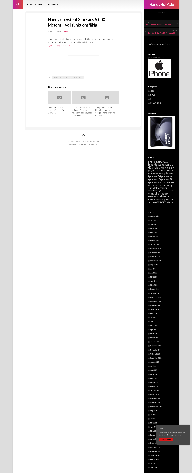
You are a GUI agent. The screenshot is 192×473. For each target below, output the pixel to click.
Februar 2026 (154, 240)
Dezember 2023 (155, 346)
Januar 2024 (154, 342)
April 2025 (153, 281)
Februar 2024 (154, 338)
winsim (161, 202)
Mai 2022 (153, 423)
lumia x (55, 77)
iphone (168, 173)
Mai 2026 (153, 228)
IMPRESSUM (53, 5)
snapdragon (160, 191)
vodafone (163, 196)
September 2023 (156, 358)
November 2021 (155, 447)
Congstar (163, 164)
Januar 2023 (154, 390)
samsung (167, 185)
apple (161, 161)
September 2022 (156, 407)
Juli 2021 (153, 463)
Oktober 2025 (155, 257)
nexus (168, 183)
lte (163, 182)
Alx (96, 144)
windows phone (77, 77)
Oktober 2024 (155, 305)
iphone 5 (154, 176)
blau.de (153, 164)
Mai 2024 (153, 326)
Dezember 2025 (155, 248)
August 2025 (154, 265)
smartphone (152, 191)
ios (162, 170)
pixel (160, 185)
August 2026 (154, 216)
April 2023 (153, 378)
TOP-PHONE (40, 5)
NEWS (152, 95)
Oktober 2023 (155, 354)
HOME (30, 5)
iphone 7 (154, 179)
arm (166, 162)
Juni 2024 (153, 321)
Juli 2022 (153, 415)
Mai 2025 (153, 277)
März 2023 (154, 382)
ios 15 (160, 174)
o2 (172, 182)
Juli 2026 (153, 220)
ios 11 (166, 171)
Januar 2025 (154, 293)
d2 (150, 167)
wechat (151, 199)
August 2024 (154, 313)
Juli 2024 (153, 317)
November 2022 (155, 398)
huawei (157, 171)
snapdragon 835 (168, 191)
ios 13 (150, 174)
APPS (152, 91)
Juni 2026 (153, 224)
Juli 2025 (153, 269)
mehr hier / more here (173, 435)
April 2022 (153, 427)
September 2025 (156, 261)
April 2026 (153, 232)
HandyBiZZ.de (161, 5)
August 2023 (154, 362)
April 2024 (153, 330)
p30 (149, 185)
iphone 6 (166, 176)
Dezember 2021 (155, 443)
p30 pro (154, 185)
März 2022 (154, 431)
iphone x (154, 182)
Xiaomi (170, 202)
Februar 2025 (154, 289)
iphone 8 (166, 179)
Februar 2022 (154, 435)
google (151, 171)
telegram (164, 194)
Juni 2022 (153, 419)
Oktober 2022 (155, 402)
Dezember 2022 (155, 394)
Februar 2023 (154, 386)
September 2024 (156, 309)
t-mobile (153, 193)
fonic (163, 167)
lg (160, 183)
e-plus (156, 167)
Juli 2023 (153, 366)
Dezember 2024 (155, 297)
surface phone (65, 77)
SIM (151, 99)
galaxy (170, 167)
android (152, 162)
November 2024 (155, 301)
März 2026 (154, 236)
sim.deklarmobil (157, 188)
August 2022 (154, 411)
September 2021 (156, 455)
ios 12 (171, 171)
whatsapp (160, 199)
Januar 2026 (154, 244)
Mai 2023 (153, 374)
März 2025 (154, 285)
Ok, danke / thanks (166, 439)
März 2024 (154, 334)
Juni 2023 (153, 370)
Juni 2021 (153, 467)
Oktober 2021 (155, 451)
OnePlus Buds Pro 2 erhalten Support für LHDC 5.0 (56, 110)
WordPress (82, 144)
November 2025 (155, 253)
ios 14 (155, 174)
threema (152, 197)
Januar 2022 (154, 439)
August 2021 (154, 459)
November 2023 (155, 350)
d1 (171, 164)
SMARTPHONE (155, 103)
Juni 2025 (153, 273)
